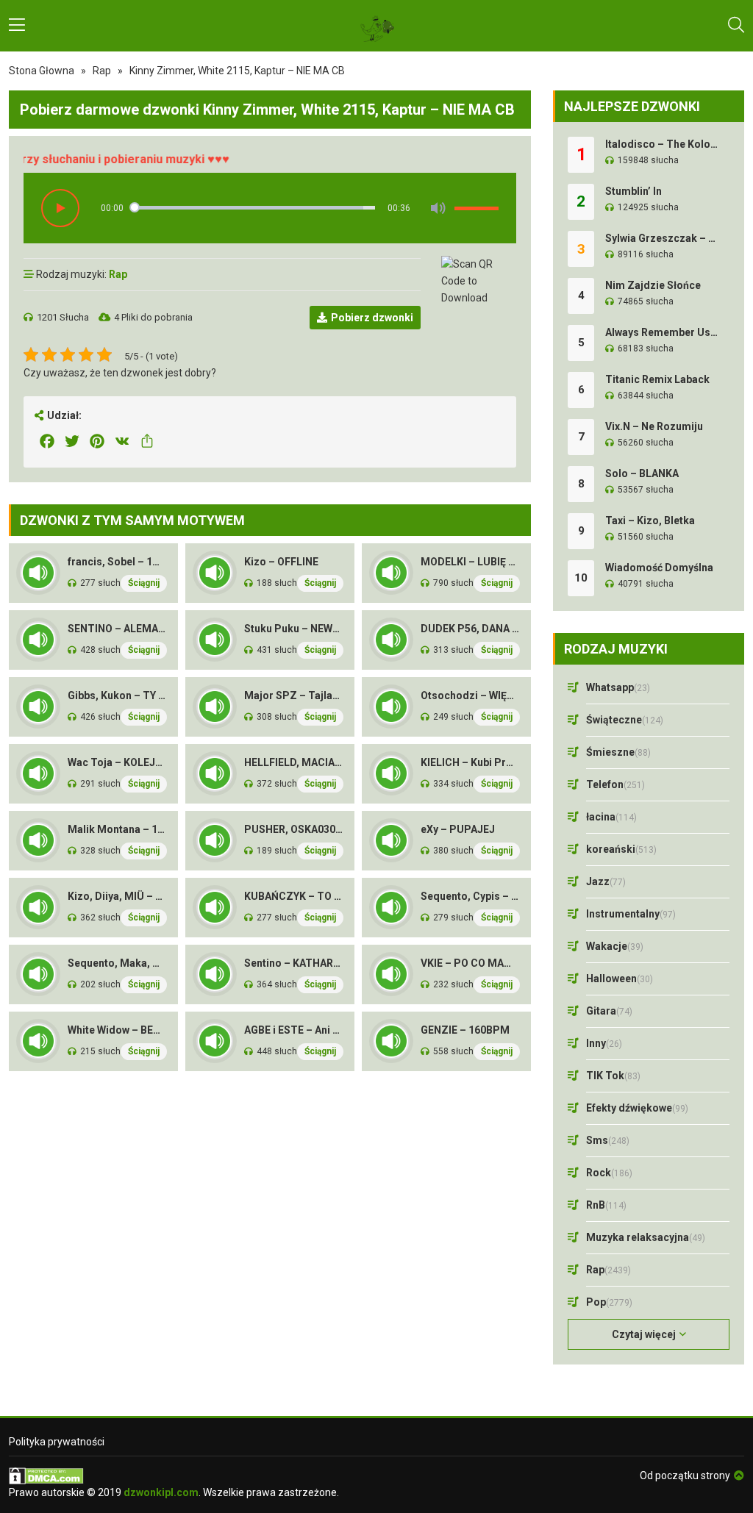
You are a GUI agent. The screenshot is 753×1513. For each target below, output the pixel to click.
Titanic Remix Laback (657, 379)
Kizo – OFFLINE (281, 562)
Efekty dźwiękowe (637, 1108)
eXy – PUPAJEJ (458, 829)
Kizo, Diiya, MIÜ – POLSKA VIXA (117, 896)
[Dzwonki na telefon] (376, 26)
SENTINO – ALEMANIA (117, 628)
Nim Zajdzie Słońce (653, 285)
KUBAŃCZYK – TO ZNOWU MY (293, 896)
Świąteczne (624, 720)
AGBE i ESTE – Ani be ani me (293, 1030)
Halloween (619, 978)
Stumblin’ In (633, 191)
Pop (609, 1302)
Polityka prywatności (56, 1442)
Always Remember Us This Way (662, 332)
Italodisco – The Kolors (662, 144)
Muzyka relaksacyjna (645, 1237)
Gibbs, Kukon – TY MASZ (117, 695)
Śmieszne (618, 752)
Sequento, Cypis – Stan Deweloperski (470, 896)
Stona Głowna (41, 70)
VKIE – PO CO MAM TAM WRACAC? (470, 963)
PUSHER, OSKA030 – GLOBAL (293, 829)
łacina (611, 817)
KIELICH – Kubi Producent (470, 762)
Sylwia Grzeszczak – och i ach (662, 238)
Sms (607, 1140)
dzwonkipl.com (161, 1492)
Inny (604, 1043)
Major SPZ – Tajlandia (293, 695)
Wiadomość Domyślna (659, 567)
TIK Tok (613, 1075)
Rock (609, 1172)
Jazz (606, 881)
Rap (102, 70)
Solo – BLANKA (642, 473)
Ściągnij (144, 583)
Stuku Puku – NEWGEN (293, 628)
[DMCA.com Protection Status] (174, 1475)
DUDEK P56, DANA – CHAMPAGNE (470, 628)
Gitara (609, 1011)
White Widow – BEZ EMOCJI (117, 1030)
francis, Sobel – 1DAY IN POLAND (117, 562)
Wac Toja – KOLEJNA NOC (117, 762)
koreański (621, 849)
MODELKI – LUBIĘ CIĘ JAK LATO (470, 562)
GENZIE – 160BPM (465, 1030)
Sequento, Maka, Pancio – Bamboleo (117, 963)
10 (581, 577)
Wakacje (614, 946)
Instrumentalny (631, 914)
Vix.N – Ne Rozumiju (654, 426)
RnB (606, 1205)
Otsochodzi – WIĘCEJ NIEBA (470, 695)
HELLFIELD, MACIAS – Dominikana (293, 762)
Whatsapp (618, 687)
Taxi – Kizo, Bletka (650, 520)
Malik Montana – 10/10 (117, 829)
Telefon (615, 784)
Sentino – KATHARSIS (293, 963)
